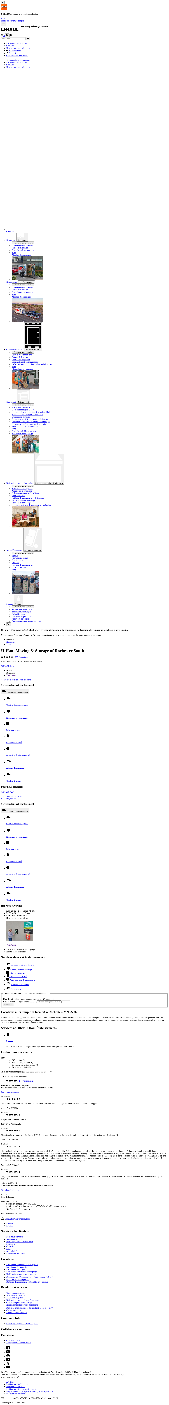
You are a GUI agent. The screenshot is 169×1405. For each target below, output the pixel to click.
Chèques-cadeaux (13, 1310)
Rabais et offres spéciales (16, 1312)
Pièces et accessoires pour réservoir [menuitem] (26, 621)
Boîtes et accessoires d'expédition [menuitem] (25, 493)
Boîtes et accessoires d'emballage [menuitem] (20, 483)
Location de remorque (15, 1269)
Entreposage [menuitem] (11, 402)
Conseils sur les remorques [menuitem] (23, 250)
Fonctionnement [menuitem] (18, 560)
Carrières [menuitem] (10, 46)
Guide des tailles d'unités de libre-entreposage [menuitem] (31, 421)
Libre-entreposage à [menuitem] (23, 410)
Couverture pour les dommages (19, 1302)
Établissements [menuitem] (14, 50)
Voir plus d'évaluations (10, 1190)
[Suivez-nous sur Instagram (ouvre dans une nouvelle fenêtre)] (8, 1353)
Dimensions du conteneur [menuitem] (22, 369)
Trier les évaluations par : (11, 1072)
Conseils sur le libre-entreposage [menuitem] (25, 431)
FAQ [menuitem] (14, 252)
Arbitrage (10, 1382)
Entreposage (23, 402)
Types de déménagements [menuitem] (22, 565)
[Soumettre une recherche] (28, 38)
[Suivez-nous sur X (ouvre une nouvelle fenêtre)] (8, 1364)
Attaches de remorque (15, 768)
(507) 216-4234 (7, 666)
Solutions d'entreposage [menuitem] (21, 503)
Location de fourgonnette (16, 1267)
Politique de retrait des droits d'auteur (21, 1389)
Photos (11, 675)
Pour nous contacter (14, 1237)
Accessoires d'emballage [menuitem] (22, 491)
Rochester (10, 642)
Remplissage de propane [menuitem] (22, 609)
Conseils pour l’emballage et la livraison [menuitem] (32, 364)
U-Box (32, 349)
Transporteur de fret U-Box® (18, 1343)
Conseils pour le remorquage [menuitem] (24, 292)
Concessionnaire (13, 1340)
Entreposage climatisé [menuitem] (21, 417)
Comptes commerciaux (15, 1293)
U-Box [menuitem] (15, 349)
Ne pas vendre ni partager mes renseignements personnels (30, 1391)
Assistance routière (14, 1239)
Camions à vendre (13, 781)
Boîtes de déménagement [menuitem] (22, 488)
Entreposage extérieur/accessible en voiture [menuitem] (29, 424)
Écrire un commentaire (10, 1092)
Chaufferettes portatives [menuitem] (21, 616)
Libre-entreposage (13, 730)
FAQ (8, 1249)
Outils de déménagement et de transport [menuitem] (28, 498)
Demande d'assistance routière (17, 1219)
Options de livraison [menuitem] (20, 357)
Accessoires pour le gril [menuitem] (21, 612)
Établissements (15, 1394)
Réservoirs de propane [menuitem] (21, 619)
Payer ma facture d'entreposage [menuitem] (24, 426)
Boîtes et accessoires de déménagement (22, 1300)
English (9, 1223)
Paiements (10, 1244)
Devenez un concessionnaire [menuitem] (18, 48)
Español (9, 1226)
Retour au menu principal (23, 243)
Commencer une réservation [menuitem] (23, 245)
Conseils (9, 1246)
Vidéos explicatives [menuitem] (20, 248)
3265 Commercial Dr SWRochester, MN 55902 (11, 797)
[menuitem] (36, 287)
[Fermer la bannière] (3, 2)
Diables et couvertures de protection (21, 1274)
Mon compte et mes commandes (19, 1241)
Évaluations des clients (15, 1253)
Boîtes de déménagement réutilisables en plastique (27, 1282)
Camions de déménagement (17, 693)
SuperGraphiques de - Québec (22, 1324)
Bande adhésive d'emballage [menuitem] (23, 500)
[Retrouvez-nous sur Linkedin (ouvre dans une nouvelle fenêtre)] (8, 1360)
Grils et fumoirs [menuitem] (18, 614)
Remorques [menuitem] (11, 240)
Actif (3, 18)
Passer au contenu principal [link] (12, 21)
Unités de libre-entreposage (17, 1279)
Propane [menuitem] (10, 604)
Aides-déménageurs (32, 550)
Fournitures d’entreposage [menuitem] (22, 433)
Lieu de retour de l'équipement (20, 1002)
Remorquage (12, 282)
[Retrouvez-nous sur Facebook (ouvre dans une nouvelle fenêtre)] (8, 1349)
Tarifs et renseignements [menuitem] (22, 355)
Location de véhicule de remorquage (21, 1272)
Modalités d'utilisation (15, 1386)
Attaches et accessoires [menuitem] (21, 255)
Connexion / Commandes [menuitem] (17, 55)
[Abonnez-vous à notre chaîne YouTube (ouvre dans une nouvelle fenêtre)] (8, 1367)
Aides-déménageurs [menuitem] (14, 550)
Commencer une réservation (23, 287)
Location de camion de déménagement (22, 1264)
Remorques (22, 240)
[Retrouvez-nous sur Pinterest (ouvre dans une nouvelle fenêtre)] (8, 1357)
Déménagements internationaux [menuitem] (25, 362)
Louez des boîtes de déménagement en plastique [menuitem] (32, 505)
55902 (9, 644)
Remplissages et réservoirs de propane (22, 1305)
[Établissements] (11, 35)
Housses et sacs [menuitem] (18, 495)
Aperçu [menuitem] (15, 555)
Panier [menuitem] (12, 53)
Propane (18, 604)
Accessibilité (11, 1251)
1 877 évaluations (21, 657)
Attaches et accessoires (15, 1295)
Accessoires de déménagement (18, 755)
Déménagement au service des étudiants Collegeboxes (29, 1308)
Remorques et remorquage (16, 718)
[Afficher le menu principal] (3, 24)
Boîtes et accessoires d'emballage (48, 483)
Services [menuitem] (15, 562)
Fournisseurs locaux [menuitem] (20, 558)
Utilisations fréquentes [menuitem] (21, 359)
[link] (30, 29)
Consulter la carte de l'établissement (16, 680)
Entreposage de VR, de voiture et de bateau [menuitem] (30, 419)
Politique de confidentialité (17, 1384)
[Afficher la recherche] (7, 35)
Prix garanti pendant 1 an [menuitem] (16, 43)
